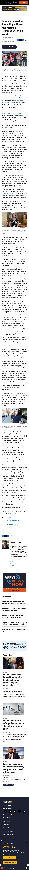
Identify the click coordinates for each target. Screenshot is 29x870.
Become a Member (7, 821)
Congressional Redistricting (13, 520)
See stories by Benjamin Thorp (17, 564)
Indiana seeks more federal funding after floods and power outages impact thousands (14, 602)
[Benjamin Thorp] (5, 544)
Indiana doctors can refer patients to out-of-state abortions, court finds (14, 609)
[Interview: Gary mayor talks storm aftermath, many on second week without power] (13, 752)
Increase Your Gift (10, 862)
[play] (2, 868)
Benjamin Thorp (6, 39)
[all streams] (27, 868)
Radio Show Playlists (8, 837)
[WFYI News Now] (14, 582)
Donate (24, 2)
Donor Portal (6, 824)
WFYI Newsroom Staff (8, 831)
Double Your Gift (9, 858)
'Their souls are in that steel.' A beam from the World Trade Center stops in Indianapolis (14, 623)
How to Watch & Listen (8, 834)
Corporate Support (7, 827)
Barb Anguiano (6, 775)
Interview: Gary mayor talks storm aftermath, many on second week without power (14, 616)
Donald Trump (10, 527)
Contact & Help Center (8, 818)
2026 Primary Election (12, 531)
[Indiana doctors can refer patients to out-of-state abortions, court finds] (13, 709)
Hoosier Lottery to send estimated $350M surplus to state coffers (13, 630)
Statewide (9, 517)
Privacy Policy (10, 814)
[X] (26, 841)
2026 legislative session (13, 524)
